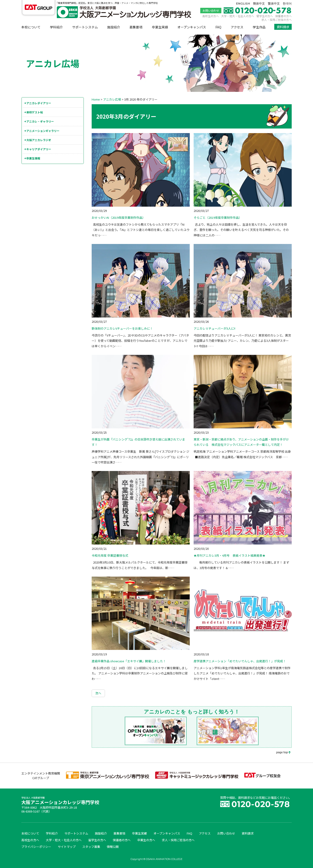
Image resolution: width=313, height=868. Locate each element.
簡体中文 (259, 3)
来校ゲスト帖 (34, 112)
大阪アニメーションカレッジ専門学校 (60, 801)
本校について (31, 27)
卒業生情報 (33, 158)
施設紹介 (113, 27)
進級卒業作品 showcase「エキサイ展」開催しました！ (129, 661)
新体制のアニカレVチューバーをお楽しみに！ (122, 328)
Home (96, 99)
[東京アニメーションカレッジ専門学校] (107, 777)
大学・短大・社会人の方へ (237, 16)
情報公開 (113, 846)
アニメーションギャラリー (42, 131)
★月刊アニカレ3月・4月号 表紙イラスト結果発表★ (229, 555)
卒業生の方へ (146, 840)
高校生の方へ (210, 16)
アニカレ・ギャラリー (40, 121)
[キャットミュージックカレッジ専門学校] (196, 777)
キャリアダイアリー (38, 149)
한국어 (287, 3)
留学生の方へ (264, 16)
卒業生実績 (160, 27)
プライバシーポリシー (36, 846)
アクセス (237, 27)
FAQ (218, 27)
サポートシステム (85, 27)
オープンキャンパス (191, 27)
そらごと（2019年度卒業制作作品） (218, 217)
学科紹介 (56, 27)
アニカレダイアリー (38, 103)
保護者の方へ (283, 16)
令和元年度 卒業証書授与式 (110, 555)
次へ (98, 693)
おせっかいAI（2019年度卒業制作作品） (118, 217)
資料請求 (283, 27)
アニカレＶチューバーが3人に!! (214, 328)
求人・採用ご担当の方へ (276, 20)
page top (280, 753)
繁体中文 (274, 3)
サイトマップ (67, 846)
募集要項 (135, 27)
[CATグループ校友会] (262, 776)
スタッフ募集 (91, 846)
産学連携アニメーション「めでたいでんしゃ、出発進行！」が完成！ (240, 661)
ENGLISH (243, 3)
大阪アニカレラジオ (38, 140)
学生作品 (259, 27)
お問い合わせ (211, 10)
